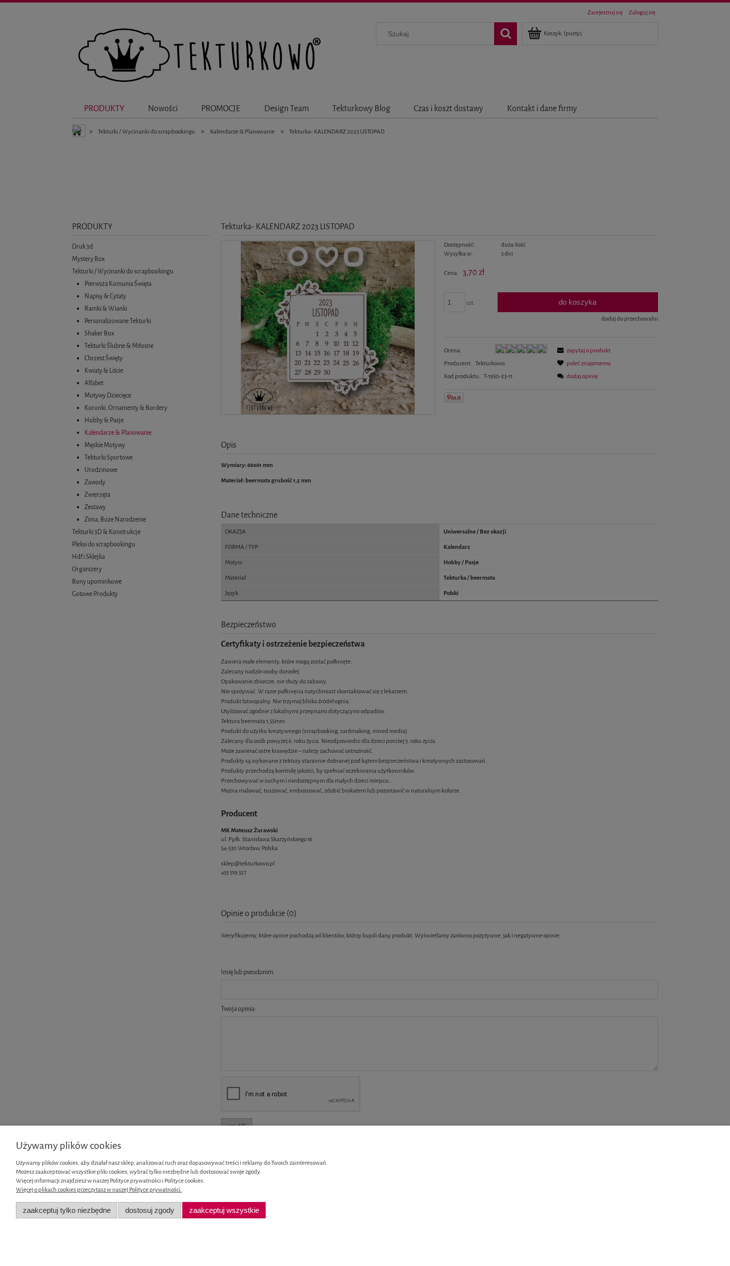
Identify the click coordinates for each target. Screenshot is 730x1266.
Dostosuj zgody (149, 1210)
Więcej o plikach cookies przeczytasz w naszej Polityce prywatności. (99, 1190)
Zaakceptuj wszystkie (224, 1210)
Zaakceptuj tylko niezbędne (67, 1210)
